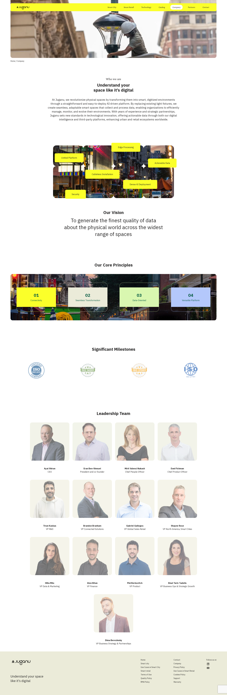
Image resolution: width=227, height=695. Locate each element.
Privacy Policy (179, 667)
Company (176, 7)
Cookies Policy (179, 674)
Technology (146, 7)
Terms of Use (146, 674)
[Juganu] (23, 7)
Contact (206, 7)
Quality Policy (146, 678)
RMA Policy (145, 682)
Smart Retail (129, 7)
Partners (191, 7)
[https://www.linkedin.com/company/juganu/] (208, 664)
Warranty (177, 682)
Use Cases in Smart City (150, 667)
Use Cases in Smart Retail (184, 671)
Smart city (145, 663)
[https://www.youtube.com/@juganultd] (208, 668)
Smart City (112, 7)
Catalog (162, 7)
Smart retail (146, 671)
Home (13, 61)
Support (177, 678)
